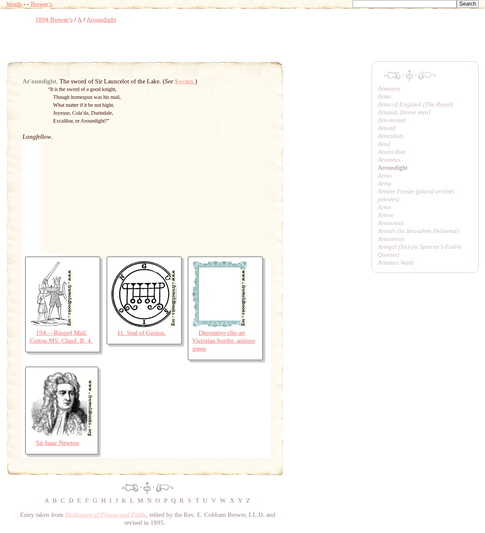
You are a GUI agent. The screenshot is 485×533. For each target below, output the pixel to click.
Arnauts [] (404, 112)
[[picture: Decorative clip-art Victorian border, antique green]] (219, 324)
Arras (385, 175)
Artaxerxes (391, 238)
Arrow (386, 215)
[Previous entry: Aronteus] (130, 487)
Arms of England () (415, 104)
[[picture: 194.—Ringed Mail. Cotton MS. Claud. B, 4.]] (51, 324)
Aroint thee (391, 151)
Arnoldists (391, 136)
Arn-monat (391, 120)
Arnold (387, 128)
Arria (384, 183)
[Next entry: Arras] (165, 487)
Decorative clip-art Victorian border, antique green (223, 340)
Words (14, 4)
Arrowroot (391, 223)
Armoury (389, 88)
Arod (384, 143)
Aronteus (389, 159)
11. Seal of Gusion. (141, 332)
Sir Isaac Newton (57, 442)
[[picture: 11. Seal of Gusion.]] (144, 324)
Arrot (384, 207)
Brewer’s (41, 4)
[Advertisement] (126, 44)
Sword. (185, 81)
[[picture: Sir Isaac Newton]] (62, 434)
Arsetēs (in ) (418, 230)
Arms (384, 96)
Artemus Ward (395, 262)
